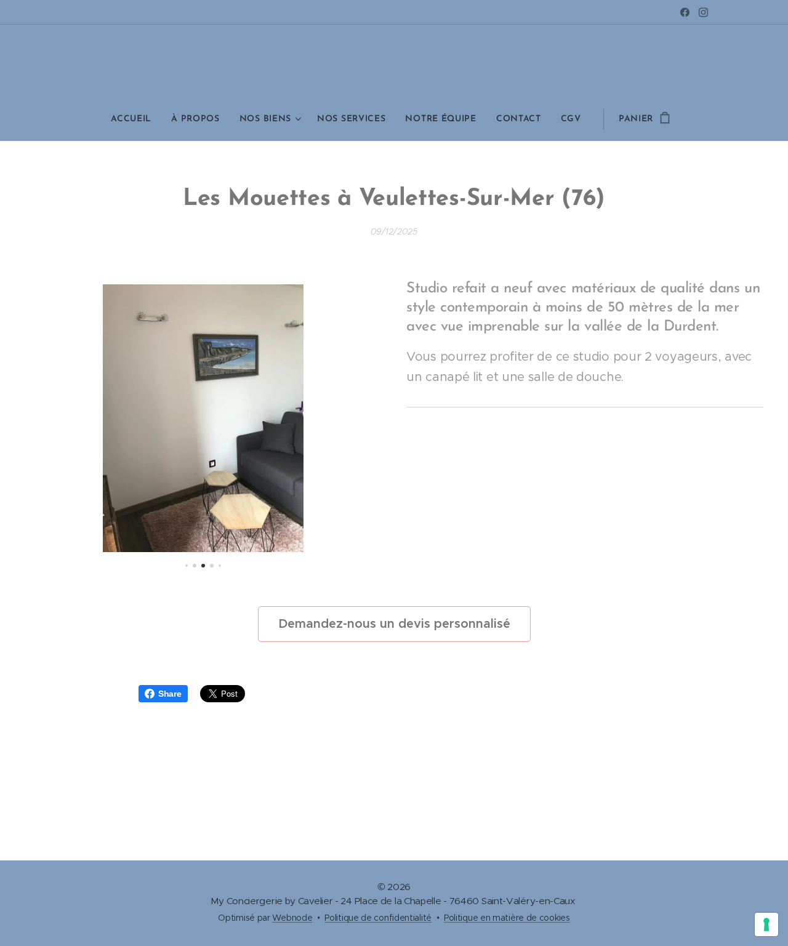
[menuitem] (136, 119)
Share (170, 694)
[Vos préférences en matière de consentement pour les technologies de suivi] (766, 924)
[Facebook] (685, 12)
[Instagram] (703, 12)
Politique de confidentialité (378, 917)
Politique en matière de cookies (507, 917)
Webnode (292, 917)
